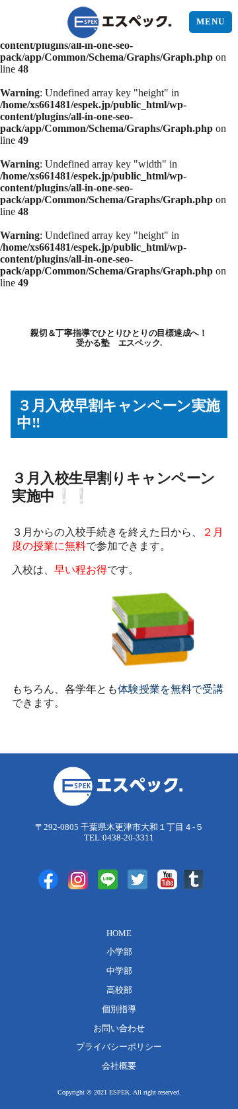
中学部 (119, 971)
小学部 (119, 952)
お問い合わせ (119, 1028)
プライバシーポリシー (119, 1047)
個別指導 (119, 1009)
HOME (119, 933)
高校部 (119, 990)
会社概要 (119, 1066)
